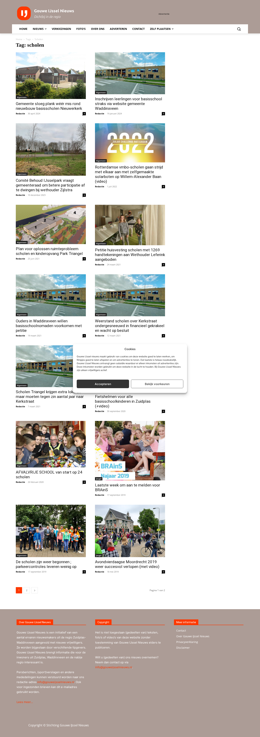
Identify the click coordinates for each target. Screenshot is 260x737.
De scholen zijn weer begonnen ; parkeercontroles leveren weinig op (46, 564)
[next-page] (34, 590)
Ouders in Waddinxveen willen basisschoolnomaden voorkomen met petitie (49, 326)
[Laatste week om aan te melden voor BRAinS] (130, 450)
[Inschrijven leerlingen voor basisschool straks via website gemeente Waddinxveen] (130, 73)
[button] (238, 28)
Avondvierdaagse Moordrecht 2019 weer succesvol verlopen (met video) (127, 564)
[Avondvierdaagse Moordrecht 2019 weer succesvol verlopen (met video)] (130, 531)
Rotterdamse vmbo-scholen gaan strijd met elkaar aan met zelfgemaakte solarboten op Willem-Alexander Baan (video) (129, 174)
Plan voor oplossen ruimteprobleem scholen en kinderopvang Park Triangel (49, 251)
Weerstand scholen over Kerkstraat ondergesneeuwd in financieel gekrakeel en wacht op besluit (129, 326)
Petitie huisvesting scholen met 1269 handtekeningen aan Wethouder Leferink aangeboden (130, 255)
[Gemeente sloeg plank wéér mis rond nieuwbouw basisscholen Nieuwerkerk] (51, 75)
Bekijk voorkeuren (157, 384)
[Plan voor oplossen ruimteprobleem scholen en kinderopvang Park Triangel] (51, 224)
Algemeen (21, 97)
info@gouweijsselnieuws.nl (55, 682)
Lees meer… (25, 702)
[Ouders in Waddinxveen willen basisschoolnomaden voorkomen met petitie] (51, 295)
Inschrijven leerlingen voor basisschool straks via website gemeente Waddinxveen (128, 104)
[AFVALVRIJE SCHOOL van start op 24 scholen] (51, 444)
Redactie (20, 113)
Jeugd (98, 478)
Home (19, 39)
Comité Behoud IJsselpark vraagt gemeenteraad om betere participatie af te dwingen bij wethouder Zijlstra (50, 185)
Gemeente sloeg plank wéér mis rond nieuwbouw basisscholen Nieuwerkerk (49, 106)
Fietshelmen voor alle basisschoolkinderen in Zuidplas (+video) (123, 401)
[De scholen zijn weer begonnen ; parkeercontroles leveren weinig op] (51, 531)
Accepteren (103, 384)
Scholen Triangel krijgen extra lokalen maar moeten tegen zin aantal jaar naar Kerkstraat (50, 397)
